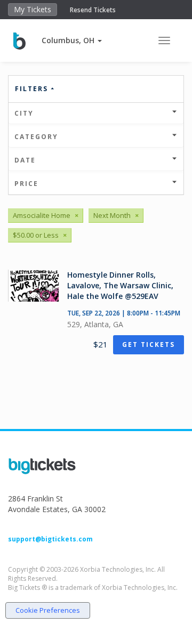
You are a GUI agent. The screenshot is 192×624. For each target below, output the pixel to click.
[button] (72, 40)
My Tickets (32, 9)
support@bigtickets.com (50, 539)
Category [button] (36, 136)
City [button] (24, 113)
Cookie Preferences (47, 610)
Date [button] (25, 160)
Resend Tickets (93, 9)
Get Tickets (148, 344)
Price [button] (26, 183)
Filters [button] (33, 88)
